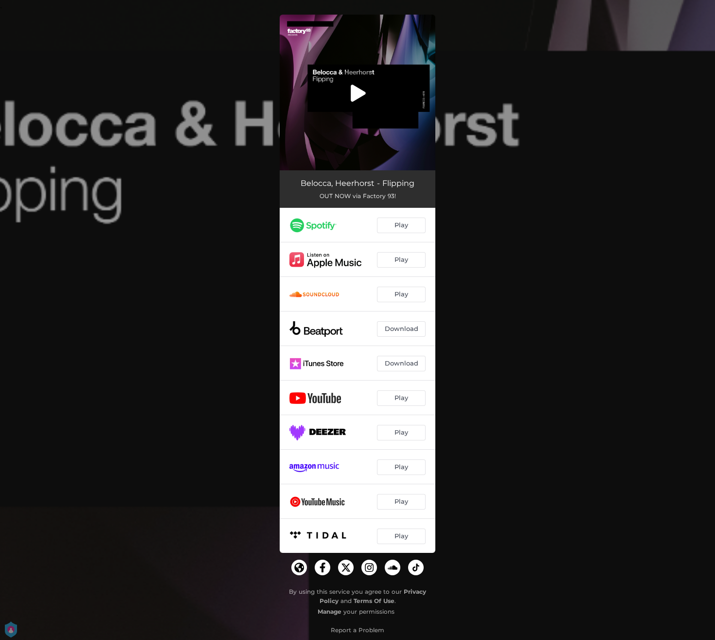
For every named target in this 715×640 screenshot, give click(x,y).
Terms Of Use (374, 600)
